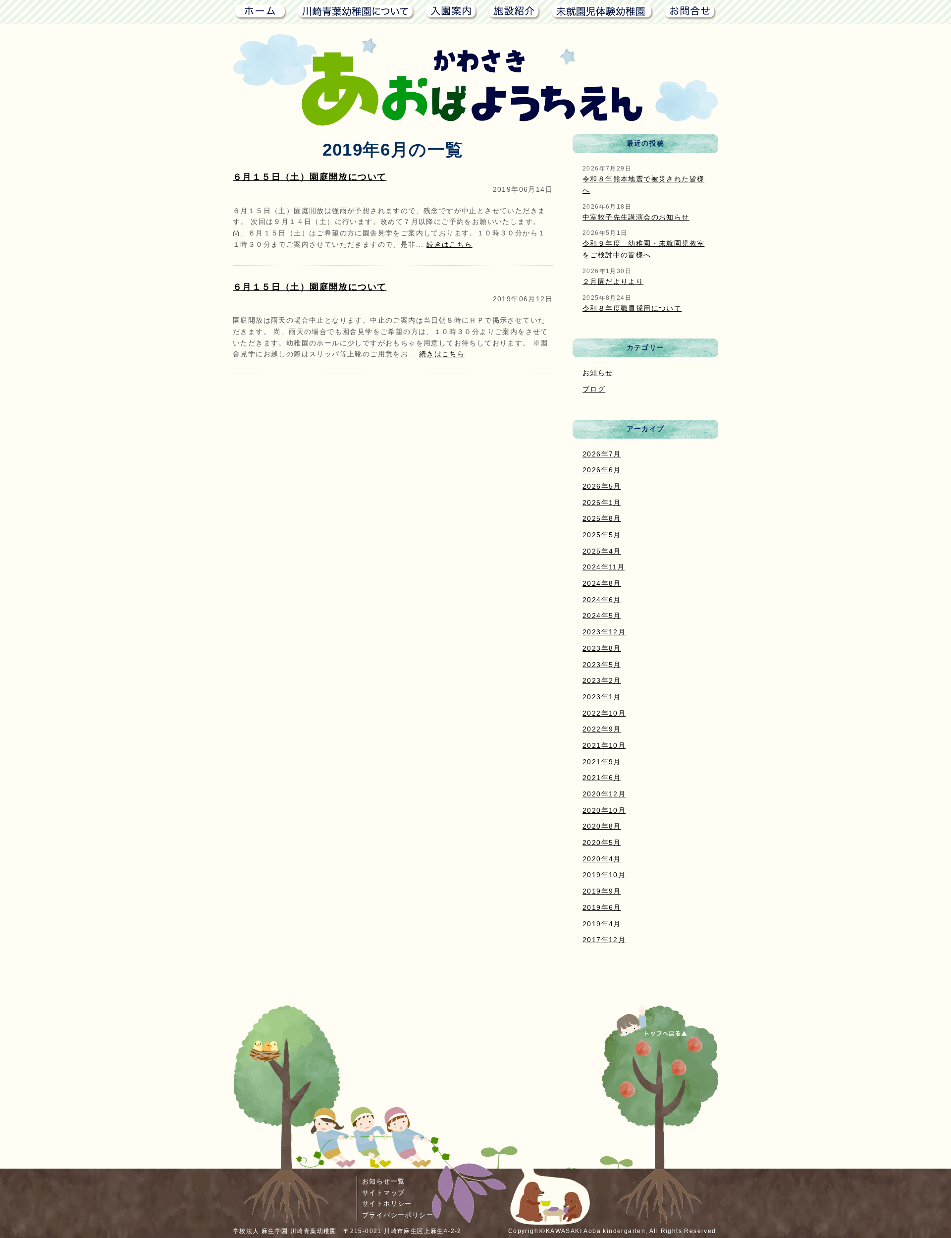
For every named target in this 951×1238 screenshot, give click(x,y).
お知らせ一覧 (383, 1181)
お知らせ (597, 373)
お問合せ (690, 11)
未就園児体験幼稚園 (602, 11)
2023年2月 (601, 680)
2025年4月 (601, 551)
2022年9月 (601, 729)
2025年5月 (601, 535)
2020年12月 (604, 794)
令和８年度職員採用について (632, 308)
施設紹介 (514, 11)
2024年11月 (603, 567)
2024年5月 (601, 615)
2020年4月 (601, 859)
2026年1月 (601, 502)
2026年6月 (601, 470)
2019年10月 (604, 875)
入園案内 (451, 11)
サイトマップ (383, 1192)
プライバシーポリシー (397, 1215)
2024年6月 (601, 600)
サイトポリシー (387, 1203)
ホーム (260, 11)
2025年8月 (601, 518)
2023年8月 (601, 648)
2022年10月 (604, 713)
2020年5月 (601, 842)
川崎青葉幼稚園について (356, 11)
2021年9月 (601, 762)
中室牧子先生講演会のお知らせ (635, 217)
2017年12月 (604, 940)
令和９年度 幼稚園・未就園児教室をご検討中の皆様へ (643, 249)
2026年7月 (601, 454)
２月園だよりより (612, 281)
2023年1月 (601, 697)
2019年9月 (601, 891)
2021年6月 (601, 778)
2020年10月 (604, 810)
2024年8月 (601, 583)
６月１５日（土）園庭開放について (309, 177)
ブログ (593, 389)
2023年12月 (604, 632)
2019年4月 (601, 924)
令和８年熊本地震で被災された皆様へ (643, 184)
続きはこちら (449, 244)
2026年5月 (601, 486)
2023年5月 (601, 665)
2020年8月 (601, 826)
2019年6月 (601, 907)
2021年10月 (604, 745)
